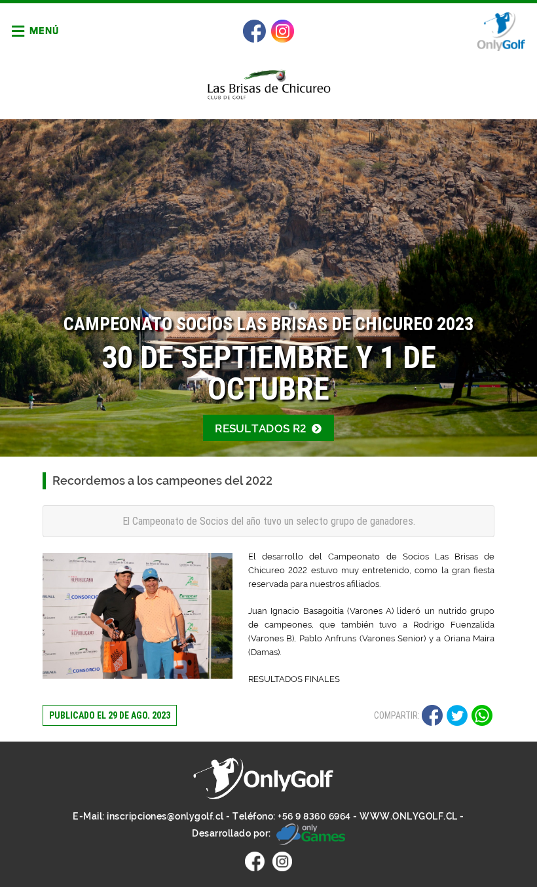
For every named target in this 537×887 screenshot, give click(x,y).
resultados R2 (261, 428)
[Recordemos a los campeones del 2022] (137, 616)
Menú (43, 30)
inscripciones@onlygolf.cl (165, 816)
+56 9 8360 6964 (314, 816)
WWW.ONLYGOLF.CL (409, 816)
